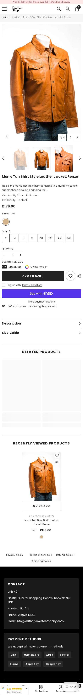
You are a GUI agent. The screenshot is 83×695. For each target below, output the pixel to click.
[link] (70, 276)
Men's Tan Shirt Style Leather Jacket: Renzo (42, 522)
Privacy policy (14, 555)
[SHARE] (78, 276)
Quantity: (8, 248)
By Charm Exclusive (25, 195)
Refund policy (64, 555)
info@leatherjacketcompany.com (40, 621)
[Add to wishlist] (57, 455)
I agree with (14, 285)
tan (41, 537)
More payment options (41, 301)
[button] (70, 137)
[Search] (59, 9)
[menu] (4, 9)
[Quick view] (57, 462)
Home (5, 17)
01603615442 (27, 615)
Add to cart (32, 276)
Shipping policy (41, 561)
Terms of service (40, 555)
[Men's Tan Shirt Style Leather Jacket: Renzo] (41, 476)
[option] (41, 2)
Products (17, 17)
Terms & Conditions (32, 285)
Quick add (41, 506)
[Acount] (68, 9)
